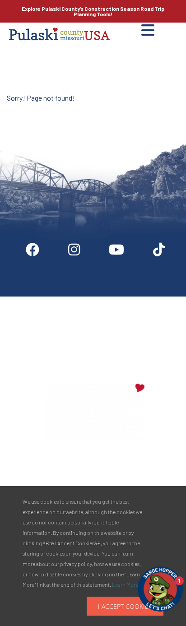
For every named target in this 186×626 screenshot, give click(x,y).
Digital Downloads (47, 300)
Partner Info (111, 300)
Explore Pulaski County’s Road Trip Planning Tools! (93, 11)
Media (159, 300)
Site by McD (17, 110)
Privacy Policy (95, 341)
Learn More (125, 584)
